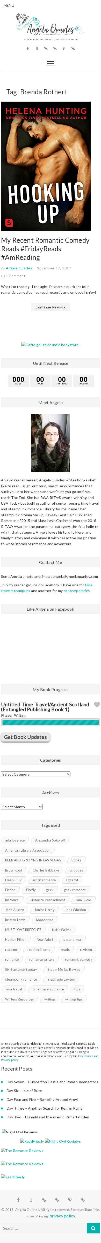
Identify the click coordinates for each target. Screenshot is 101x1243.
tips (77, 989)
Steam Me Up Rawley (64, 969)
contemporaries (76, 590)
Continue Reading (50, 307)
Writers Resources (19, 999)
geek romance (75, 890)
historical (12, 900)
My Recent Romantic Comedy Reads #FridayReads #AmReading (45, 248)
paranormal (72, 939)
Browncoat (13, 870)
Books (76, 860)
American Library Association (28, 850)
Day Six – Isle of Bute (24, 1090)
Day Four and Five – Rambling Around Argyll (42, 1099)
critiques (76, 870)
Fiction (10, 890)
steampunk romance (21, 979)
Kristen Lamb (15, 920)
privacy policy (62, 1215)
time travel (13, 989)
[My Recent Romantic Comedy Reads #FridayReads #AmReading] (50, 166)
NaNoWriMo (62, 930)
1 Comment (15, 276)
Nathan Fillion (15, 939)
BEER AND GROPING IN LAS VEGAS (33, 860)
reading (11, 950)
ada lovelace (15, 840)
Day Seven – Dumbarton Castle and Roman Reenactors (52, 1082)
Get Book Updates (25, 737)
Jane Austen (14, 910)
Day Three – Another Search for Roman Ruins (44, 1108)
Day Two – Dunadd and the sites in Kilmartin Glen (48, 1117)
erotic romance (44, 880)
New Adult (45, 939)
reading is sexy (39, 950)
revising (86, 950)
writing (49, 999)
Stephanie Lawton (61, 979)
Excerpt (72, 880)
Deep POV (13, 880)
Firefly (31, 890)
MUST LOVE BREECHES (23, 930)
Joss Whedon (75, 910)
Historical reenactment (47, 900)
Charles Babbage (46, 870)
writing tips (74, 999)
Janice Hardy (44, 910)
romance (12, 959)
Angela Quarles (18, 268)
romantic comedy (78, 959)
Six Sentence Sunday (21, 969)
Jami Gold (83, 900)
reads (65, 950)
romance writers (42, 959)
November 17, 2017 (54, 268)
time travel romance (48, 989)
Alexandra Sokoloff (50, 840)
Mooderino (45, 920)
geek (50, 890)
